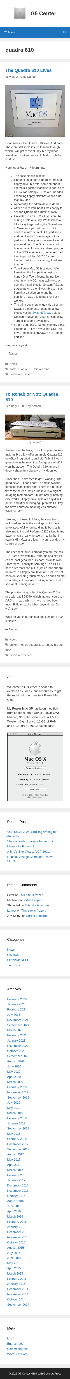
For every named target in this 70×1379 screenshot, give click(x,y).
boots (13, 369)
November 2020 (17, 1046)
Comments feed (17, 1349)
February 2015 (17, 1278)
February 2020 (17, 1087)
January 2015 (16, 1284)
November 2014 (17, 1294)
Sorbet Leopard (33, 900)
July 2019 (13, 1102)
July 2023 (13, 1014)
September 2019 (18, 1097)
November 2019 (17, 1092)
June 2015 (14, 1258)
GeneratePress (52, 1373)
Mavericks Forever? (20, 846)
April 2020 (14, 1077)
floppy (23, 644)
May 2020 (13, 1071)
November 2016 (17, 1190)
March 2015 (15, 1273)
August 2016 (15, 1201)
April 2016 (14, 1211)
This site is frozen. (31, 895)
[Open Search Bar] (64, 32)
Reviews (13, 955)
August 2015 (15, 1247)
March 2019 (15, 1113)
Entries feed (15, 1343)
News (13, 363)
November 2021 (17, 1020)
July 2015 (13, 1253)
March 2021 (15, 1030)
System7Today (41, 312)
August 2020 (15, 1061)
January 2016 (16, 1227)
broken (14, 644)
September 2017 (18, 1149)
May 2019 (13, 1108)
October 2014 (16, 1299)
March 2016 (15, 1216)
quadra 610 (25, 369)
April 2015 (14, 1268)
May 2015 (13, 1263)
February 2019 (17, 1118)
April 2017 (14, 1165)
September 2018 (18, 1128)
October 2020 (16, 1051)
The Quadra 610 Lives (28, 70)
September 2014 (18, 1304)
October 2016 (16, 1196)
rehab (48, 644)
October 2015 (16, 1242)
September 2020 (18, 1056)
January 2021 (16, 1040)
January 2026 (16, 1004)
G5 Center (43, 13)
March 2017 (15, 1170)
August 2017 (15, 1154)
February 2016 (17, 1222)
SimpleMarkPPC (18, 960)
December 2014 (17, 1289)
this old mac (41, 369)
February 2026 (17, 999)
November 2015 (17, 1237)
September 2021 (18, 1025)
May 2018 (13, 1133)
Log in (11, 1338)
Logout (11, 910)
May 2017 (13, 1159)
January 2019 (16, 1123)
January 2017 (16, 1180)
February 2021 (17, 1035)
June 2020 (14, 1066)
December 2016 (17, 1185)
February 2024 (17, 1009)
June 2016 (14, 1206)
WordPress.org (17, 1354)
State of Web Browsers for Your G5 (30, 841)
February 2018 (17, 1139)
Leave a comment (21, 374)
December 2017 (17, 1144)
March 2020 (15, 1082)
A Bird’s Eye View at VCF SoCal (28, 851)
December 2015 (17, 1232)
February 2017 (17, 1175)
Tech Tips (13, 965)
